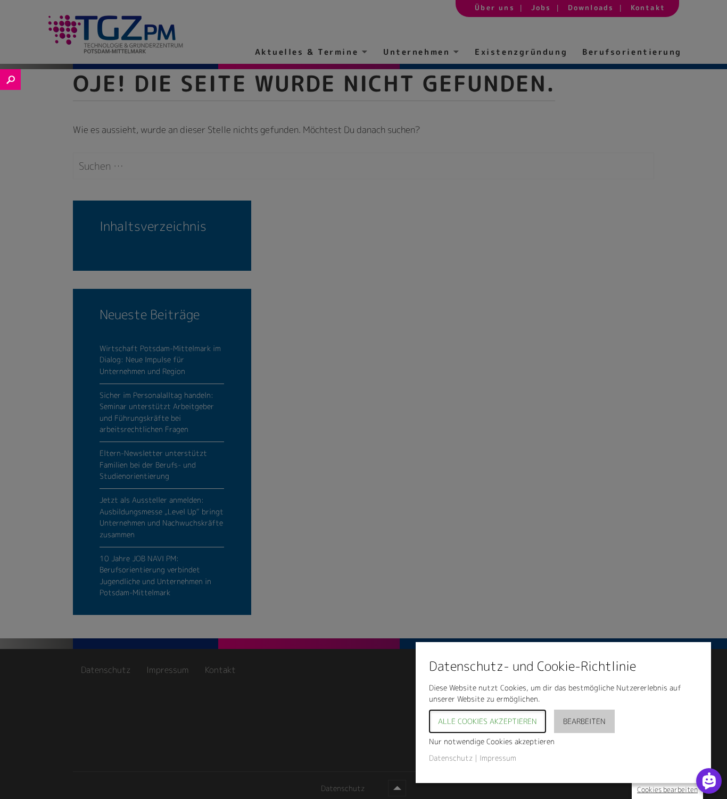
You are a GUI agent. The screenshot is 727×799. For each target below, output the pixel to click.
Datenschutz (451, 758)
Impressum (498, 758)
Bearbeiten (584, 721)
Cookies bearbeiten (667, 789)
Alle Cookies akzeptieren (487, 721)
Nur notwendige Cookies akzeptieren (492, 741)
